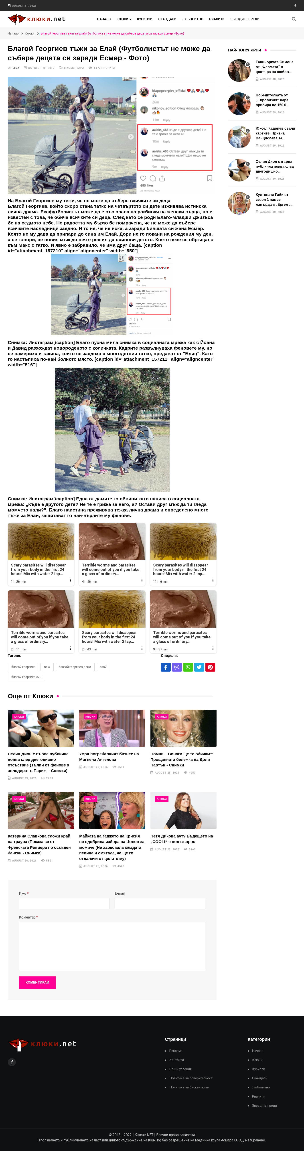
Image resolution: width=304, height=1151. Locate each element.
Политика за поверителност (191, 1078)
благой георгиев (23, 667)
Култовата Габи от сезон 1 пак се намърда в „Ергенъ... (274, 200)
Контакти (176, 1060)
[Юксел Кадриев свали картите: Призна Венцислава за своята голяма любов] (239, 137)
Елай (103, 667)
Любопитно (192, 19)
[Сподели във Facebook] (166, 667)
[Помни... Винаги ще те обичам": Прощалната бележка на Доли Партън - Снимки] (183, 728)
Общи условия (180, 1069)
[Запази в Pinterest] (210, 667)
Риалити (217, 19)
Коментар (28, 917)
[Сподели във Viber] (177, 667)
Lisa (15, 67)
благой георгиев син (26, 677)
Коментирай (37, 982)
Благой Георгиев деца (75, 667)
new (47, 667)
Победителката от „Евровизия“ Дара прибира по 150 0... (272, 100)
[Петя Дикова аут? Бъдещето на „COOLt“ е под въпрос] (183, 810)
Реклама (175, 1051)
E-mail (120, 893)
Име (24, 893)
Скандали (167, 19)
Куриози (144, 19)
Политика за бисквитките (189, 1087)
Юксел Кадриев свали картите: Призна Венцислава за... (275, 133)
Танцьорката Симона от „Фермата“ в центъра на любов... (275, 67)
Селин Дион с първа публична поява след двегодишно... (275, 166)
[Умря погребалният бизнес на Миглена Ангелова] (112, 728)
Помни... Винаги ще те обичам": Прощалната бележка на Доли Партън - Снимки (181, 759)
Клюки (122, 19)
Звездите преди (244, 19)
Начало (104, 19)
